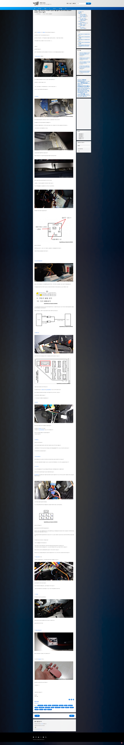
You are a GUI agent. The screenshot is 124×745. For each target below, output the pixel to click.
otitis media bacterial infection (85, 72)
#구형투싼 (38, 32)
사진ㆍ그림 (81, 27)
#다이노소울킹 (82, 88)
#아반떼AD (79, 94)
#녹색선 (40, 428)
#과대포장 (82, 87)
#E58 (86, 81)
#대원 (85, 88)
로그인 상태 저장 (80, 148)
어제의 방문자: (81, 136)
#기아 (88, 87)
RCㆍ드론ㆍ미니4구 (82, 15)
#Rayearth (79, 84)
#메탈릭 (81, 91)
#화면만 (86, 96)
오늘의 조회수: (81, 133)
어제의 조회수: (81, 135)
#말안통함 (88, 90)
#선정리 (46, 705)
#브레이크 (36, 439)
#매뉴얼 (78, 91)
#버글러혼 (36, 96)
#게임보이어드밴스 (84, 86)
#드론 (87, 88)
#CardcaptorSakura (81, 81)
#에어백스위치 (87, 94)
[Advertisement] (54, 24)
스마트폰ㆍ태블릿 (82, 20)
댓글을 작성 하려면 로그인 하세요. (39, 725)
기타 (65, 8)
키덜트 (45, 8)
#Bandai (84, 79)
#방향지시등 (37, 332)
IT (49, 8)
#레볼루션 (79, 89)
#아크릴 (83, 94)
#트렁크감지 (40, 260)
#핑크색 (66, 705)
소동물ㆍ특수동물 (82, 24)
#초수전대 (79, 95)
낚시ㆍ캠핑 (81, 22)
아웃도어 (54, 8)
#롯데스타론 (79, 90)
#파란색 (42, 389)
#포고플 (78, 96)
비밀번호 (79, 145)
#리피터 (85, 90)
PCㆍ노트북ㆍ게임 (82, 18)
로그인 (42, 723)
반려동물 (60, 8)
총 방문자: (80, 138)
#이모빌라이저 (36, 474)
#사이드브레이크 (37, 456)
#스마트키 (85, 92)
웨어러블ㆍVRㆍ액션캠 (83, 19)
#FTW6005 (88, 81)
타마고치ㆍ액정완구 (82, 14)
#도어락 (36, 402)
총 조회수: (80, 137)
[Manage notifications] (121, 743)
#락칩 (89, 88)
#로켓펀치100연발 (85, 89)
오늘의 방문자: (81, 134)
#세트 (88, 91)
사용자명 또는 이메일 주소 (81, 142)
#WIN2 (82, 84)
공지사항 (39, 8)
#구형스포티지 (85, 87)
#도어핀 (36, 260)
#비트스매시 (85, 91)
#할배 (44, 32)
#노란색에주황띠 (48, 389)
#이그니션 (37, 466)
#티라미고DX (88, 95)
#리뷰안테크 (82, 90)
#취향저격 (81, 95)
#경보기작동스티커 (55, 705)
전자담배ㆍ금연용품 (82, 28)
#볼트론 (83, 91)
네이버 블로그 (80, 11)
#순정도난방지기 (37, 56)
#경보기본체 (37, 556)
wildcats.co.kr (36, 703)
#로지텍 (81, 89)
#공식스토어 (79, 87)
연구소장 (36, 701)
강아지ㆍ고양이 (82, 25)
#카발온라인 (84, 95)
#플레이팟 (81, 96)
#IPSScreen (84, 83)
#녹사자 (79, 88)
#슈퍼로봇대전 (80, 92)
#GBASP (79, 83)
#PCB (89, 83)
